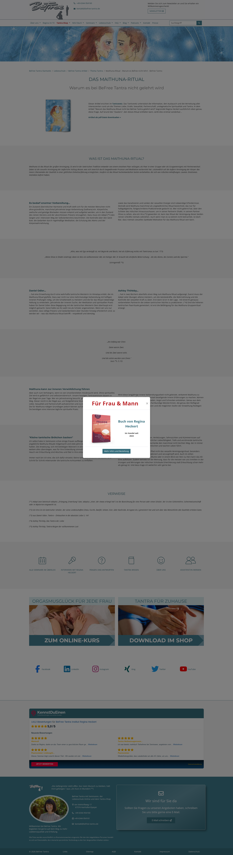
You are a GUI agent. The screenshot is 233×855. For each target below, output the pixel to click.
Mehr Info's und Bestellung (116, 451)
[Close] (147, 403)
